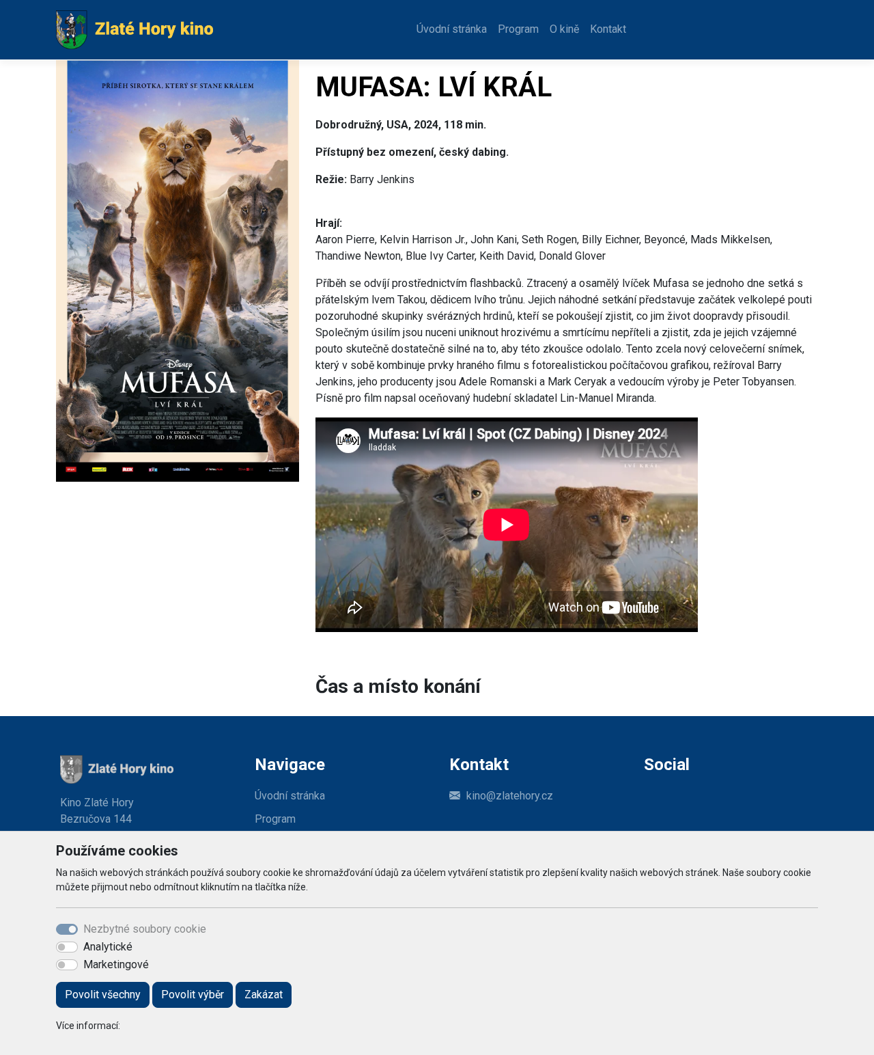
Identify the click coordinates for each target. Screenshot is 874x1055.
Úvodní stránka (452, 29)
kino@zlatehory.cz (509, 795)
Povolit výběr (192, 994)
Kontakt (608, 29)
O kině (564, 29)
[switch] (67, 947)
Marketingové (116, 964)
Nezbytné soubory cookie (144, 928)
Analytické (107, 946)
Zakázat (263, 994)
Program (518, 29)
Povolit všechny (103, 994)
